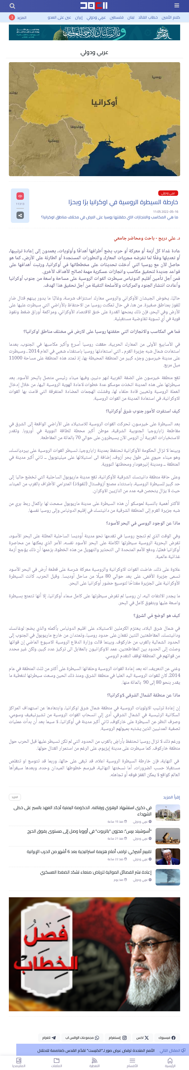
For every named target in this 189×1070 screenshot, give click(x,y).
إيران (79, 17)
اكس (140, 1037)
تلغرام (46, 1037)
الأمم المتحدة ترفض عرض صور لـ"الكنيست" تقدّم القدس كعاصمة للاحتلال (96, 1050)
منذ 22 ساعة (116, 859)
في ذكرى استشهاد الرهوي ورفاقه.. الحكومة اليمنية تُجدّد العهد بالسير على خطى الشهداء (83, 810)
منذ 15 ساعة (116, 821)
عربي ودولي (96, 17)
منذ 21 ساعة (116, 838)
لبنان (130, 17)
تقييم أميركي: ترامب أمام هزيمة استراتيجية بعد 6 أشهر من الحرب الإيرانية (89, 851)
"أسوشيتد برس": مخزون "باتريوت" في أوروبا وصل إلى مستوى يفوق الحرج (89, 831)
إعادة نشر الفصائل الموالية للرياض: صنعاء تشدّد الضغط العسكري (96, 872)
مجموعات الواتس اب (79, 1037)
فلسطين (117, 17)
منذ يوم (119, 880)
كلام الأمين (171, 17)
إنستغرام (115, 1037)
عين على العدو (59, 17)
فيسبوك (164, 1037)
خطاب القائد (148, 17)
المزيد (22, 17)
